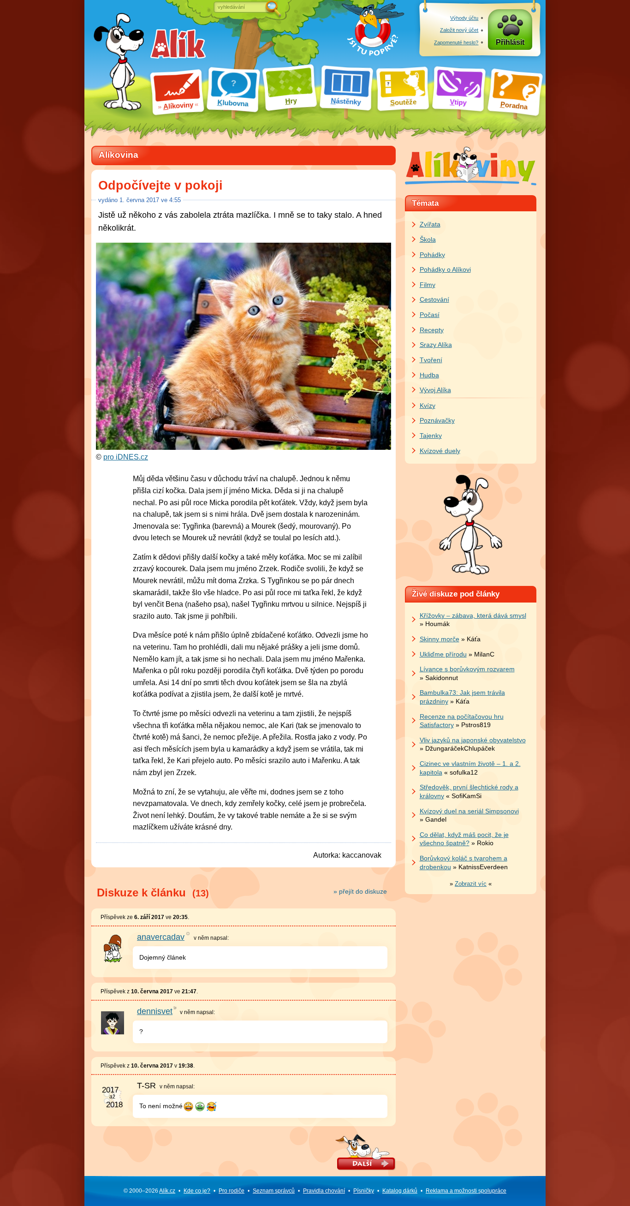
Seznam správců (274, 1191)
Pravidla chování (324, 1191)
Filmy (427, 284)
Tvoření (431, 360)
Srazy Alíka (436, 344)
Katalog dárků (399, 1191)
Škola (428, 239)
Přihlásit (510, 42)
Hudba (429, 375)
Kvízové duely (440, 450)
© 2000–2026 (149, 1191)
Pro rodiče (231, 1191)
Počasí (430, 314)
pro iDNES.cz (125, 457)
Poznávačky (437, 420)
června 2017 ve (150, 200)
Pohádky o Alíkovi (445, 269)
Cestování (434, 299)
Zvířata (430, 224)
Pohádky (432, 254)
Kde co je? (197, 1191)
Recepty (432, 330)
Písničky (363, 1191)
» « (471, 883)
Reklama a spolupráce (466, 1191)
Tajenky (431, 435)
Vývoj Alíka (435, 390)
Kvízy (427, 405)
